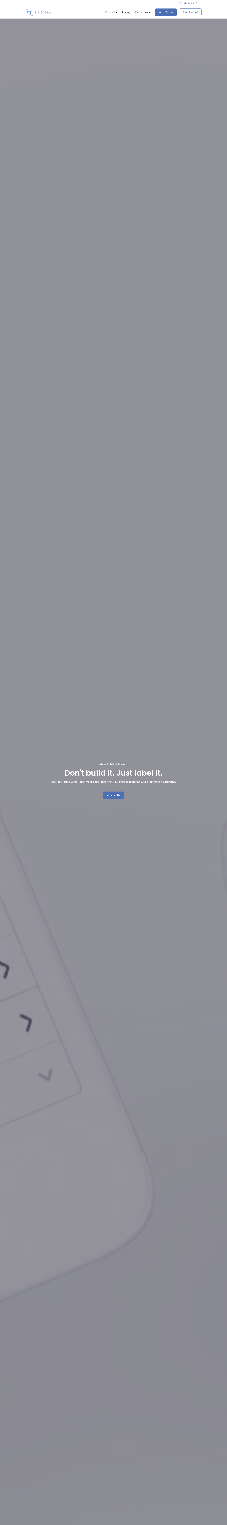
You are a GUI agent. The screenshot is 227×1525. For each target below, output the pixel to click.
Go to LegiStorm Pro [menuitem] (189, 3)
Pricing (126, 12)
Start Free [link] (188, 12)
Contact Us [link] (113, 795)
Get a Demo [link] (166, 12)
